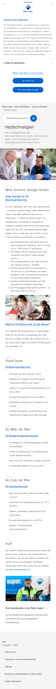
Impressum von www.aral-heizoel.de (20, 659)
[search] (52, 4)
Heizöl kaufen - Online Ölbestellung (15, 107)
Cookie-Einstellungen (14, 63)
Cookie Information (13, 681)
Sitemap (8, 666)
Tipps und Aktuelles (39, 107)
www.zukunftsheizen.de (19, 570)
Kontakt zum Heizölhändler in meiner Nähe (23, 674)
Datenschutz (10, 652)
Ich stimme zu (28, 81)
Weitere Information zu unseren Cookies (28, 73)
